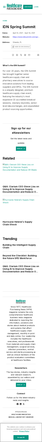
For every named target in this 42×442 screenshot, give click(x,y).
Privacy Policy (24, 431)
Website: (6, 37)
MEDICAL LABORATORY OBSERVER (21, 417)
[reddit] (25, 55)
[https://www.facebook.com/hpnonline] (17, 404)
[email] (29, 55)
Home (5, 21)
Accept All (21, 437)
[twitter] (21, 55)
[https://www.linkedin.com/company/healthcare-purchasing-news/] (20, 404)
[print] (38, 55)
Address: (6, 42)
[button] (4, 7)
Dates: (5, 33)
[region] (21, 432)
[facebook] (13, 55)
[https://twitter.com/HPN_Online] (24, 404)
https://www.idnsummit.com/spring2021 (26, 37)
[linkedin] (17, 55)
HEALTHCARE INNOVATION (21, 414)
